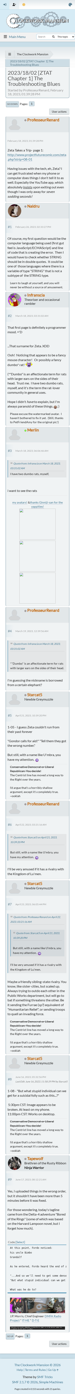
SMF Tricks (45, 1377)
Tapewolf (35, 1158)
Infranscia (36, 295)
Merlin (33, 430)
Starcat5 (34, 694)
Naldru (33, 206)
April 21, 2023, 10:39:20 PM (30, 715)
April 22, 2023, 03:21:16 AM (30, 824)
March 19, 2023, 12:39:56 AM (31, 631)
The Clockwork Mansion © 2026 (37, 1365)
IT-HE (25, 1320)
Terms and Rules (35, 1370)
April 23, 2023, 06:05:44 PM (30, 904)
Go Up (10, 1336)
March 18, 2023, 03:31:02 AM (31, 315)
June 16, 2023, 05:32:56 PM (30, 1077)
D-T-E (35, 1320)
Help (20, 1370)
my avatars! (19, 502)
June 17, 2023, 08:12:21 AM (30, 1179)
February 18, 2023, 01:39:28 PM (25, 140)
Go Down (12, 104)
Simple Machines (51, 1382)
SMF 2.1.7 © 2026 (25, 1382)
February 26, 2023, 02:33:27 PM (33, 227)
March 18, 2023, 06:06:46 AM (31, 450)
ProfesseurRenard (43, 119)
